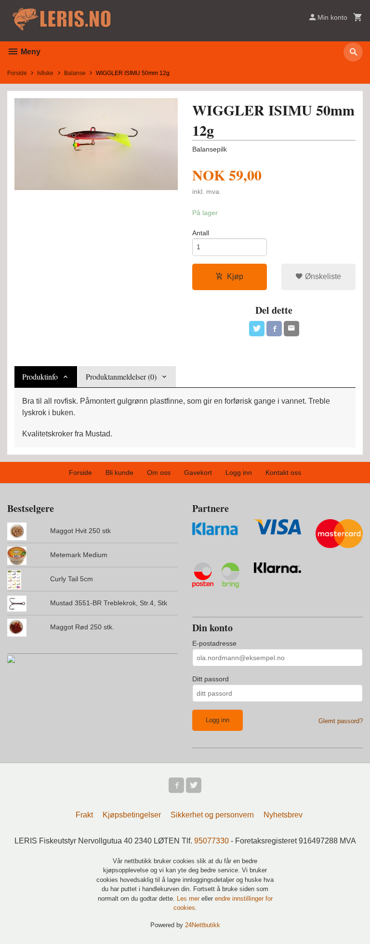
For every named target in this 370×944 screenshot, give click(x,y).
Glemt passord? (340, 721)
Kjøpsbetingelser (132, 815)
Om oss (159, 472)
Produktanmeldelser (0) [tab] (121, 376)
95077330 (211, 841)
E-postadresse (214, 643)
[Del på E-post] (291, 328)
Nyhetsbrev (283, 815)
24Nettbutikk (202, 925)
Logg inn (238, 472)
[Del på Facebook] (274, 328)
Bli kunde (119, 472)
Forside (17, 73)
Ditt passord (210, 679)
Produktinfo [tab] (40, 376)
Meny (29, 52)
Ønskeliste (322, 276)
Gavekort (198, 472)
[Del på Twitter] (256, 328)
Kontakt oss (283, 472)
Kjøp (235, 276)
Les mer (189, 898)
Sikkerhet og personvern (212, 815)
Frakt (84, 815)
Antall (200, 233)
